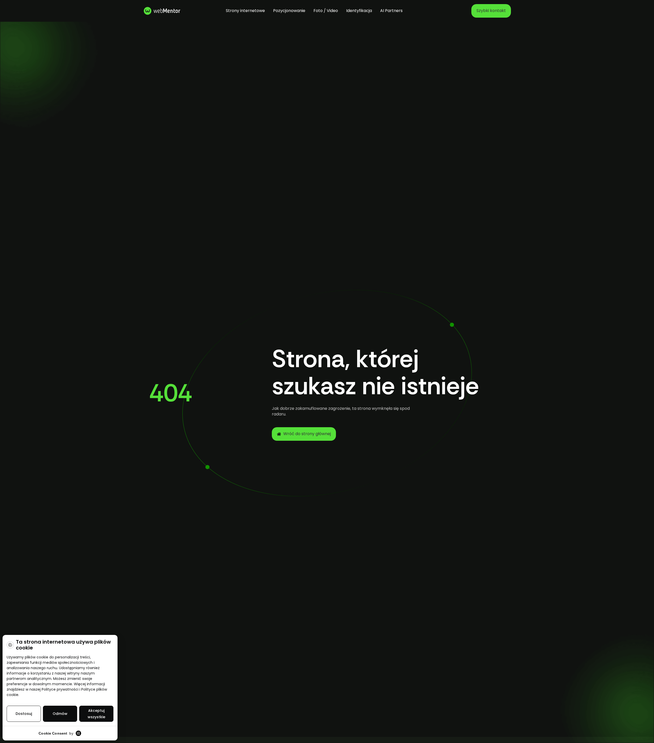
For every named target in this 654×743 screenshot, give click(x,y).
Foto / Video (325, 11)
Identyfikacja (359, 11)
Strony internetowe (245, 11)
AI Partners (391, 11)
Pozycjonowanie (289, 11)
